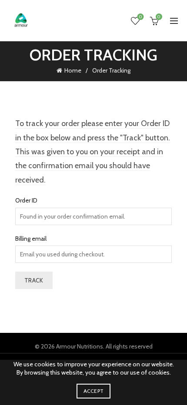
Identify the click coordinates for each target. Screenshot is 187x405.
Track (33, 280)
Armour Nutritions (79, 346)
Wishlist (140, 17)
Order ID (26, 200)
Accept (93, 391)
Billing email (31, 238)
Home (72, 70)
